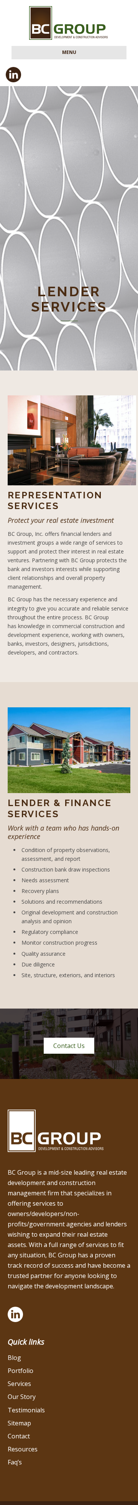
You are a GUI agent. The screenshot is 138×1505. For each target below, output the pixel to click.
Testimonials (26, 1410)
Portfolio (20, 1370)
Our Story (22, 1396)
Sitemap (19, 1423)
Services (19, 1383)
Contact (19, 1436)
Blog (14, 1357)
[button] (69, 1046)
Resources (23, 1449)
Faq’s (15, 1462)
